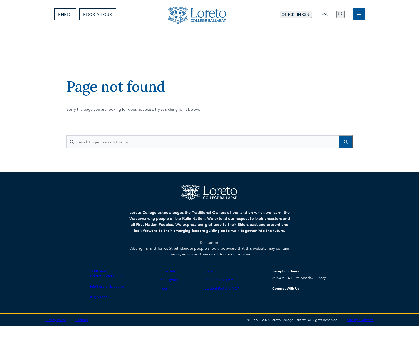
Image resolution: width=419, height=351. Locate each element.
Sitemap (81, 320)
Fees (164, 288)
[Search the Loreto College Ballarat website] (340, 14)
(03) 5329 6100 (101, 297)
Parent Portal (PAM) (219, 279)
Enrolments (213, 271)
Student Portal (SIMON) (223, 288)
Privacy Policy (55, 320)
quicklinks (294, 14)
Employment (170, 279)
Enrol (65, 14)
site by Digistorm (360, 320)
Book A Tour (97, 14)
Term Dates (168, 271)
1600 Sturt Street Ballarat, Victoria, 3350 (107, 273)
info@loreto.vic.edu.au (107, 286)
